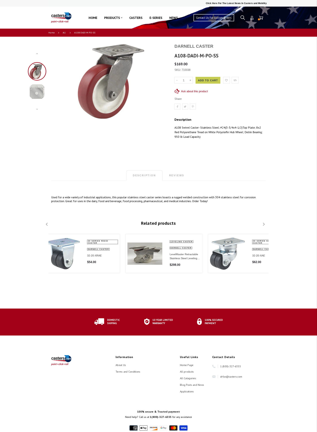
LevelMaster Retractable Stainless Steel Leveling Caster (109, 256)
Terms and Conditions (128, 371)
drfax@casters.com (231, 376)
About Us (121, 365)
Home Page (187, 365)
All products (187, 371)
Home (51, 32)
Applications (187, 391)
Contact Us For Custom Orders (214, 17)
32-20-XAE (184, 255)
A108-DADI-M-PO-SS (84, 32)
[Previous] (59, 81)
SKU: (178, 69)
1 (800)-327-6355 (230, 366)
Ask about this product (194, 91)
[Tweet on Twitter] (185, 107)
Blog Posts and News (192, 385)
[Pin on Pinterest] (193, 107)
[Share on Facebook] (177, 107)
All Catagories (188, 378)
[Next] (163, 81)
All (64, 32)
